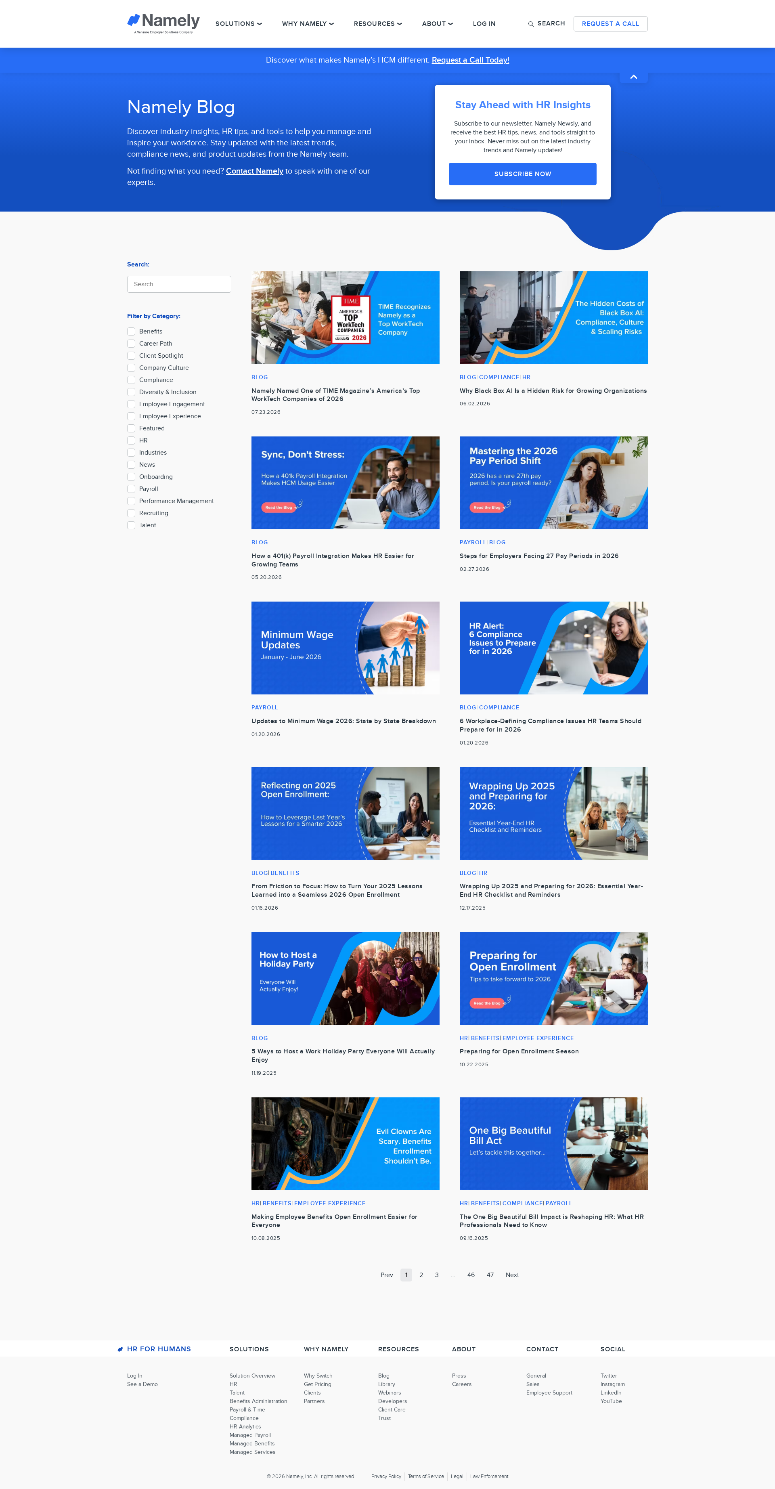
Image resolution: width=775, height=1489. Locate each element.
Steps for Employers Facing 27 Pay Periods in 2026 (539, 556)
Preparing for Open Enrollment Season (519, 1051)
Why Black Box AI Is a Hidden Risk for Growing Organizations (553, 391)
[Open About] (450, 24)
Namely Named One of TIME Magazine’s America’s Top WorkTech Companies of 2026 (335, 395)
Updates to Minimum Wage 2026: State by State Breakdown (343, 721)
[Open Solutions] (259, 24)
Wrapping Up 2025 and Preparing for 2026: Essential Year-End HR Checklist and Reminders (551, 890)
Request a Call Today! (470, 60)
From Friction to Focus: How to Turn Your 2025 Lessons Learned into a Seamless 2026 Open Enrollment (337, 890)
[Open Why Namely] (331, 24)
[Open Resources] (399, 24)
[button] (547, 23)
